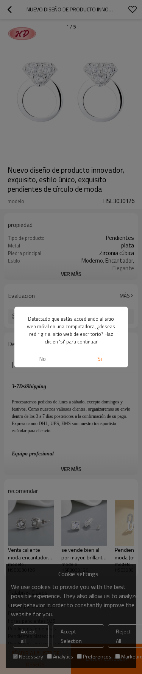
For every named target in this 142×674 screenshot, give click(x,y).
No (42, 358)
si (99, 358)
